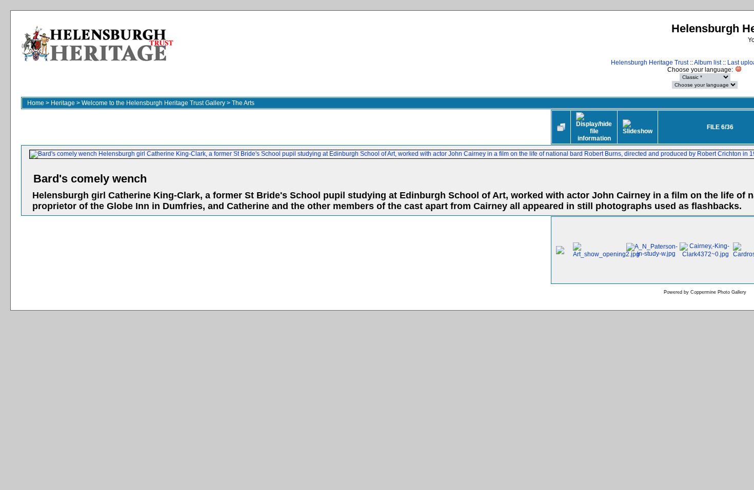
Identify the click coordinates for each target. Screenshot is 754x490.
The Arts (243, 103)
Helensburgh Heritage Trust (649, 62)
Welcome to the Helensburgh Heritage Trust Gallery (153, 103)
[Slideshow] (638, 127)
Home (35, 103)
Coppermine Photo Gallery (718, 292)
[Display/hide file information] (594, 127)
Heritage (63, 103)
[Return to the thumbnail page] (561, 127)
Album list (707, 62)
